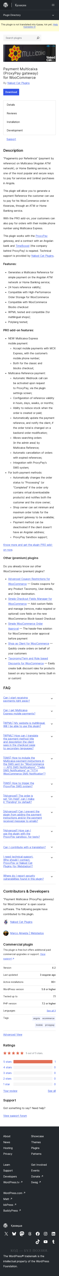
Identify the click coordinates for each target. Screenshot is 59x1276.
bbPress (10, 1204)
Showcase (37, 1136)
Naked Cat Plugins (18, 83)
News (6, 1142)
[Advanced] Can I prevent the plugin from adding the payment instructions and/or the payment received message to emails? (22, 816)
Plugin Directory (12, 15)
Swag (36, 1182)
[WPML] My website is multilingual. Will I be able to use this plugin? (24, 724)
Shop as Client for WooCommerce (28, 643)
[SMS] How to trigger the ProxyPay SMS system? (18, 785)
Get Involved (39, 1164)
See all (52, 1090)
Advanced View (12, 1034)
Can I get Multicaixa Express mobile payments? (19, 712)
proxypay (49, 1025)
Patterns (36, 1153)
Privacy (7, 1153)
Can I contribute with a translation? (24, 847)
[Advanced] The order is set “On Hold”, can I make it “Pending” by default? (18, 799)
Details (11, 104)
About (6, 1136)
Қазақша (16, 1225)
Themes (36, 1142)
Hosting (8, 1148)
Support (11, 139)
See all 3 (51, 1010)
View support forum (15, 1115)
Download (11, 92)
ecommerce (48, 1018)
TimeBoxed (23, 245)
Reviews (12, 113)
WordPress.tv (13, 1182)
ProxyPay (42, 236)
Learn (6, 1164)
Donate (37, 1176)
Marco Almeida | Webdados (27, 933)
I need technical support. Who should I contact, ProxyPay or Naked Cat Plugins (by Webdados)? (18, 861)
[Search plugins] (38, 38)
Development (15, 130)
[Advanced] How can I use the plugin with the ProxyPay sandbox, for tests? (21, 833)
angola (36, 1018)
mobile (39, 1025)
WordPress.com (14, 1193)
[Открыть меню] (54, 5)
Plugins (35, 1148)
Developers (10, 1176)
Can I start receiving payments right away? (16, 699)
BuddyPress (12, 1210)
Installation (13, 122)
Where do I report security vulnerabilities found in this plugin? (23, 877)
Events (35, 1170)
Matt (7, 1199)
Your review (10, 1090)
